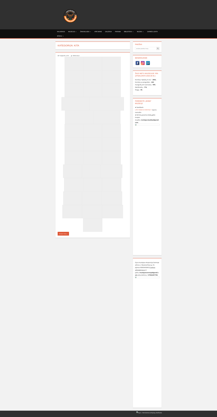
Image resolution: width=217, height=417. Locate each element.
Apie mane (98, 31)
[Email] (148, 63)
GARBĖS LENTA (152, 31)
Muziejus (71, 31)
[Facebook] (137, 63)
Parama (118, 31)
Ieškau (59, 36)
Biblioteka (128, 31)
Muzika (139, 31)
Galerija (108, 31)
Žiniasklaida (84, 31)
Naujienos (61, 31)
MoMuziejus (76, 55)
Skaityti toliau (63, 234)
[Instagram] (143, 63)
